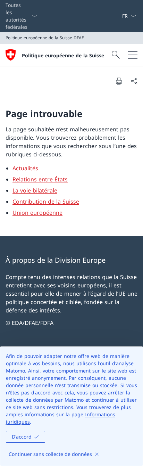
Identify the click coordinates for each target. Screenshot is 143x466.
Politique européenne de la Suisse (63, 55)
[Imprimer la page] (118, 81)
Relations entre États (40, 179)
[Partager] (134, 81)
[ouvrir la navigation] (132, 55)
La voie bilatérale (34, 190)
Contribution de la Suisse (45, 201)
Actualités (25, 168)
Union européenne (37, 212)
